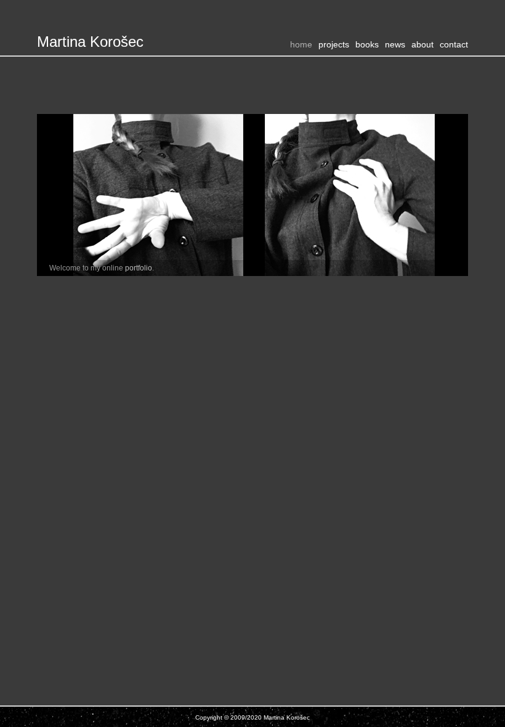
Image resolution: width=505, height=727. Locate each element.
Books (367, 44)
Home (301, 44)
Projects (333, 44)
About (422, 44)
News (395, 44)
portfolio (138, 268)
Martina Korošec (90, 41)
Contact (454, 44)
